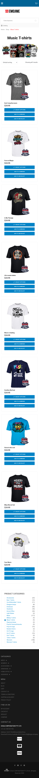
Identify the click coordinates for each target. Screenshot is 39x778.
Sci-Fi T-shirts (11, 633)
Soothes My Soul (9, 390)
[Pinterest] (24, 765)
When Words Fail (9, 505)
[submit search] (36, 20)
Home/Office (10, 611)
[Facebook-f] (15, 765)
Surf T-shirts (10, 635)
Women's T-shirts (12, 642)
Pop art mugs (11, 626)
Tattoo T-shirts (11, 637)
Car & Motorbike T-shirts (14, 602)
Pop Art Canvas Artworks (14, 624)
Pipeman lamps (11, 622)
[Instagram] (21, 765)
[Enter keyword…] (18, 20)
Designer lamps (11, 604)
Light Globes (10, 613)
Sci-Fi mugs (10, 631)
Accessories (10, 598)
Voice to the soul (9, 447)
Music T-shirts (11, 620)
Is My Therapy (8, 218)
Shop (7, 29)
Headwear (10, 609)
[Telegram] (18, 765)
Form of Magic (9, 160)
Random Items (11, 629)
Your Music (7, 562)
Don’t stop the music (10, 103)
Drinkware (10, 606)
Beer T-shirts (10, 600)
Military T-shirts (11, 618)
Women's (9, 640)
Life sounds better (10, 275)
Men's (8, 615)
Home (3, 29)
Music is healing (9, 333)
